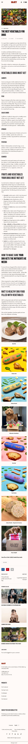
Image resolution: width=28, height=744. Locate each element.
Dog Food (6, 28)
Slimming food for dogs (5, 624)
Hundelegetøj (4, 693)
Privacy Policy (14, 731)
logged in (9, 652)
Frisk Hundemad (4, 687)
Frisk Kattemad (4, 699)
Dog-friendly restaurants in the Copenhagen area (11, 605)
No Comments (20, 38)
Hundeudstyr (3, 696)
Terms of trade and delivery (20, 729)
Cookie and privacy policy (7, 729)
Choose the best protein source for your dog (6, 578)
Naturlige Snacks (4, 690)
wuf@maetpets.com (5, 671)
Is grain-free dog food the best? (22, 578)
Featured (5, 562)
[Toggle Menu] (2, 2)
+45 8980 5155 (4, 673)
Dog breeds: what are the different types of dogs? (11, 643)
